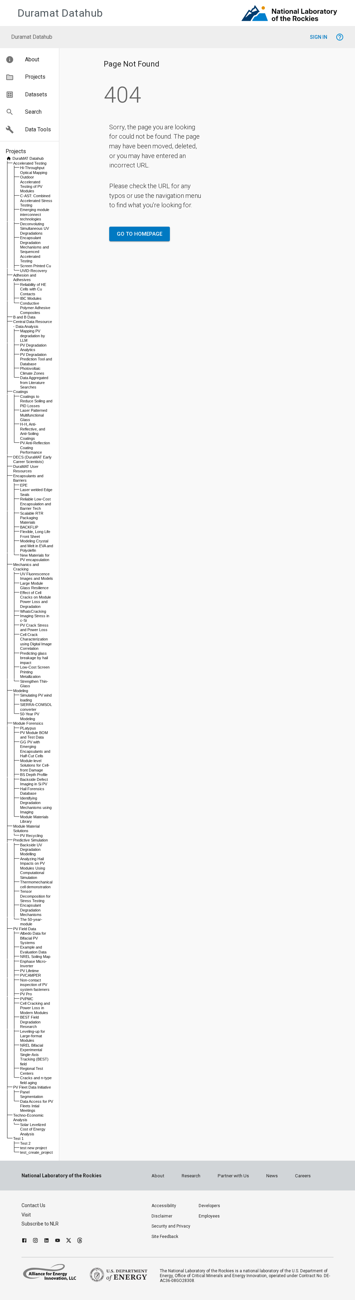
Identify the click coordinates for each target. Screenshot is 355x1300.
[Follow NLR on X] (68, 1241)
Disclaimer (161, 1216)
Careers (303, 1175)
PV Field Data (24, 929)
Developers (209, 1205)
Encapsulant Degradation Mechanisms (31, 910)
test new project (33, 1148)
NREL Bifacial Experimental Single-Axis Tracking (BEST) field (34, 1054)
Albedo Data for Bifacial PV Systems (33, 938)
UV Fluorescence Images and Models (36, 576)
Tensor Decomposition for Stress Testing (35, 896)
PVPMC (26, 999)
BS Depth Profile (33, 775)
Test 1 (18, 1138)
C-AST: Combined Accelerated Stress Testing (36, 200)
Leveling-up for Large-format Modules (32, 1036)
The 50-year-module (31, 921)
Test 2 (25, 1143)
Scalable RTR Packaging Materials (31, 518)
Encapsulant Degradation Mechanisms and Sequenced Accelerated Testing (34, 249)
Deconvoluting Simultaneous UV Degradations (34, 228)
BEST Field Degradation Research (30, 1022)
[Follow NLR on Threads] (80, 1241)
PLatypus (28, 728)
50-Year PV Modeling (29, 716)
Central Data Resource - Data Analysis (32, 324)
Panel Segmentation (31, 1094)
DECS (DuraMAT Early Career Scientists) (32, 459)
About (157, 1175)
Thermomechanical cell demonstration (36, 884)
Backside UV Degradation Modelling (31, 849)
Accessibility (163, 1205)
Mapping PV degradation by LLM (32, 335)
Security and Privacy (170, 1226)
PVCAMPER (30, 975)
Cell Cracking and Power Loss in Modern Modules (35, 1008)
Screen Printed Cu (35, 266)
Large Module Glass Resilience (34, 585)
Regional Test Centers (31, 1070)
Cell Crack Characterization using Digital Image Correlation (36, 641)
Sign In (318, 37)
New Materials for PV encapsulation (35, 557)
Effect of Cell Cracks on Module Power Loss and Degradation (35, 600)
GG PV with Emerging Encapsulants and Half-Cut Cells (35, 749)
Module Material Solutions (26, 828)
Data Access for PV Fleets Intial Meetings (36, 1106)
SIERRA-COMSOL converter (36, 707)
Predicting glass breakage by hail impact (34, 658)
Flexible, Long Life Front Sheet (35, 534)
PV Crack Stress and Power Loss (34, 627)
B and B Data (24, 317)
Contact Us (33, 1205)
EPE (23, 485)
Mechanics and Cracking (26, 566)
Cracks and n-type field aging (36, 1080)
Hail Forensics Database (32, 791)
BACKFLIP (29, 527)
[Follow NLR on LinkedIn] (46, 1241)
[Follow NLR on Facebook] (24, 1241)
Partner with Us (233, 1175)
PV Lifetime (29, 971)
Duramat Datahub (60, 13)
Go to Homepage (139, 234)
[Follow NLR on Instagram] (35, 1241)
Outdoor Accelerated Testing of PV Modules (31, 184)
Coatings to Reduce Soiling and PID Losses (36, 401)
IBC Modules (31, 298)
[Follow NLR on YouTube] (57, 1241)
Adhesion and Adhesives (24, 277)
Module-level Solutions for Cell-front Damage (35, 765)
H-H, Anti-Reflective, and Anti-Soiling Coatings (32, 431)
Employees (209, 1216)
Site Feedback (164, 1236)
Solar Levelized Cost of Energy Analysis (33, 1129)
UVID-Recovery (33, 271)
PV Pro (26, 994)
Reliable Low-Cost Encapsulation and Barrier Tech (35, 504)
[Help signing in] (340, 37)
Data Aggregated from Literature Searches (34, 382)
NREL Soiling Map (35, 956)
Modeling (20, 691)
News (272, 1175)
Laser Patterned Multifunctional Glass (33, 415)
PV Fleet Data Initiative (32, 1087)
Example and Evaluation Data (33, 949)
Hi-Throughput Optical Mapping (33, 170)
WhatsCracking (33, 611)
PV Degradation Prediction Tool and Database (36, 359)
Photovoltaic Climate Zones (32, 370)
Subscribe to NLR (40, 1224)
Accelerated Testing (29, 163)
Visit (26, 1215)
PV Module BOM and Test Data (34, 735)
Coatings (20, 392)
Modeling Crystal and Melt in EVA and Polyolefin (36, 545)
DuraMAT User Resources (25, 468)
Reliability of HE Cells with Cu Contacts (33, 289)
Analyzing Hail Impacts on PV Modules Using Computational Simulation (32, 868)
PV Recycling (31, 836)
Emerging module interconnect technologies (34, 214)
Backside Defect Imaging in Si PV (34, 781)
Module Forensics (28, 723)
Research (191, 1175)
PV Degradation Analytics (33, 347)
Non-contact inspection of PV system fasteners (35, 985)
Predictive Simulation (30, 840)
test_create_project (36, 1152)
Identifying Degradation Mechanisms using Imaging (36, 805)
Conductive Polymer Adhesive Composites (35, 308)
